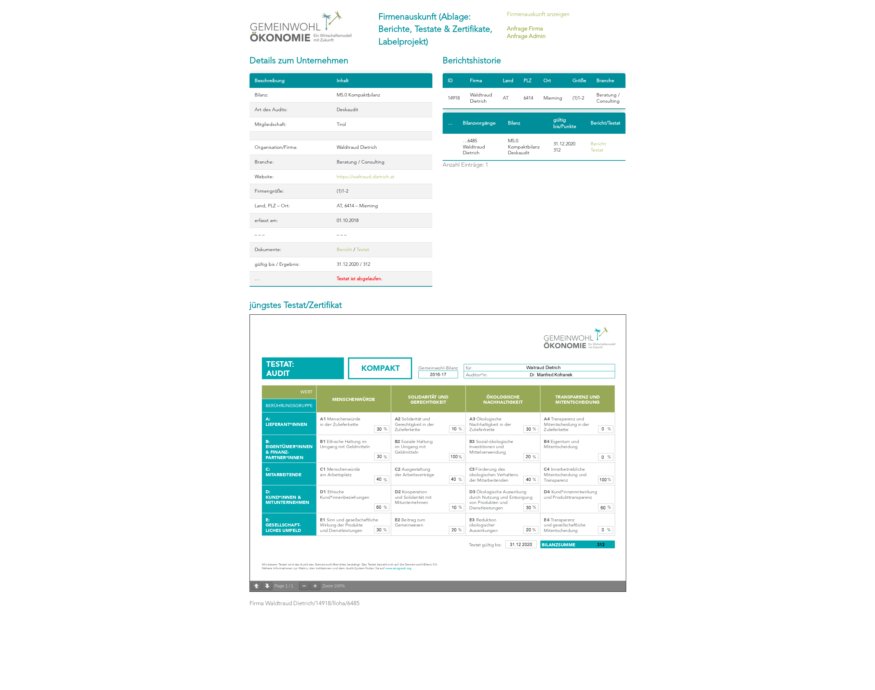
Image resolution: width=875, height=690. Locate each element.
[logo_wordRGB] (301, 26)
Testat (362, 249)
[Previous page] (256, 586)
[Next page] (267, 586)
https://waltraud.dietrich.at (365, 176)
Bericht (344, 249)
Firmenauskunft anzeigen (538, 14)
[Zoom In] (315, 586)
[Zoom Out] (304, 586)
